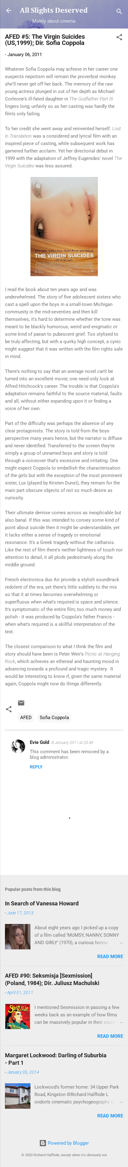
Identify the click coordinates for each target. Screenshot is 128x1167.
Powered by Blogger (68, 1143)
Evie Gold (39, 742)
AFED (26, 717)
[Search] (119, 12)
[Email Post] (21, 705)
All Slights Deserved (54, 10)
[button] (119, 38)
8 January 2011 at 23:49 (72, 742)
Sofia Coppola (54, 717)
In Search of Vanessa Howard (42, 903)
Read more (110, 956)
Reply (36, 766)
